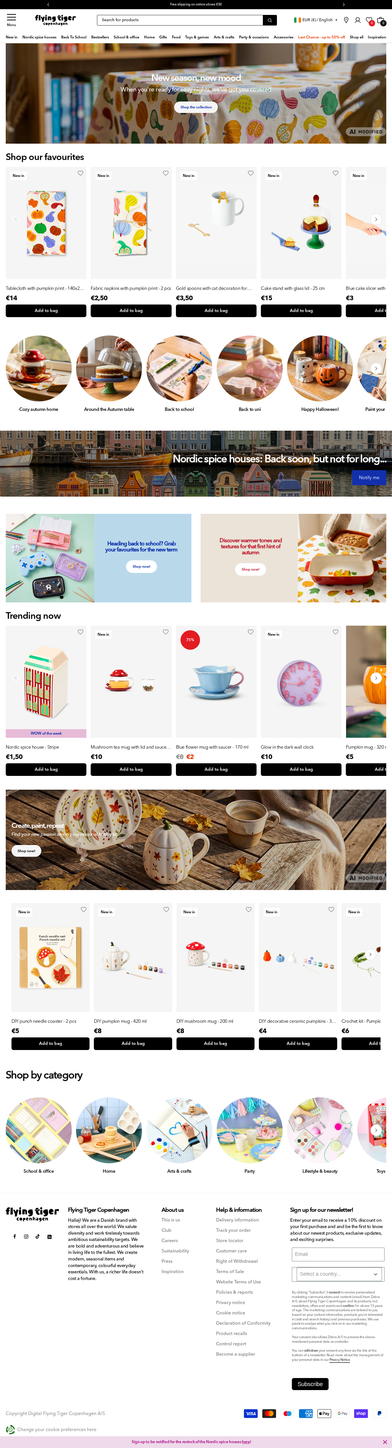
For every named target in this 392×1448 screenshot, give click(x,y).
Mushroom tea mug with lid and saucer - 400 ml (130, 747)
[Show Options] (375, 1274)
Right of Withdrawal (237, 1261)
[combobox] (339, 1274)
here (246, 1442)
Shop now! (141, 566)
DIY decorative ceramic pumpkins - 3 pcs (295, 1021)
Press (167, 1261)
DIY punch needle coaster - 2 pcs (43, 1021)
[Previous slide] (16, 219)
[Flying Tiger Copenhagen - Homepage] (55, 20)
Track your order (233, 1231)
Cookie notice (230, 1313)
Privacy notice (230, 1303)
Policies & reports (234, 1292)
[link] (346, 20)
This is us (171, 1220)
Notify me (369, 478)
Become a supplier (235, 1354)
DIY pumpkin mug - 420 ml (120, 1021)
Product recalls (231, 1334)
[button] (11, 20)
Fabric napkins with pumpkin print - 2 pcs (131, 288)
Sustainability (175, 1251)
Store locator (229, 1241)
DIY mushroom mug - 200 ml (204, 1021)
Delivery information (237, 1220)
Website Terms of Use (238, 1282)
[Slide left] (16, 368)
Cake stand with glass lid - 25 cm (293, 288)
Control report (231, 1344)
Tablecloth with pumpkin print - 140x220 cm (45, 288)
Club (166, 1231)
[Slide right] (376, 368)
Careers (170, 1241)
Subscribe (310, 1384)
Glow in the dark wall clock (287, 747)
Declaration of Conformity (243, 1323)
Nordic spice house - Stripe (32, 747)
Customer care (231, 1251)
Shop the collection (196, 107)
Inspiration (173, 1272)
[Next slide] (376, 219)
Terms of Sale (230, 1272)
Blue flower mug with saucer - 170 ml (212, 747)
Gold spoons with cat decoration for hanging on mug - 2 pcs (211, 288)
